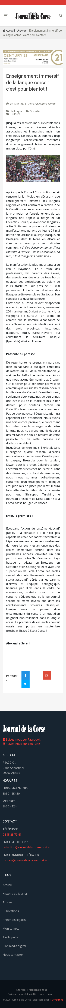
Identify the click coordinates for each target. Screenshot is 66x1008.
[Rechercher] (60, 16)
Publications (11, 911)
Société (35, 111)
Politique (16, 111)
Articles (22, 31)
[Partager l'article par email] (47, 675)
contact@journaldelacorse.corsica (25, 860)
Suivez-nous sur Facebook (22, 739)
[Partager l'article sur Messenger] (36, 672)
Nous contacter (13, 955)
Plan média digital (14, 946)
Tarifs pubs (10, 937)
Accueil (10, 31)
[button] (10, 168)
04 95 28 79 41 (12, 835)
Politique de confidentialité (22, 994)
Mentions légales (38, 989)
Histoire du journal (15, 894)
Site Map (21, 989)
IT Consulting (56, 999)
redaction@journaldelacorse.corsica (26, 847)
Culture (15, 114)
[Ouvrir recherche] (6, 15)
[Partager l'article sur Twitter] (25, 684)
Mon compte (11, 929)
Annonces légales (14, 920)
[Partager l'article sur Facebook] (25, 675)
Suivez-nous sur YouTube (22, 744)
